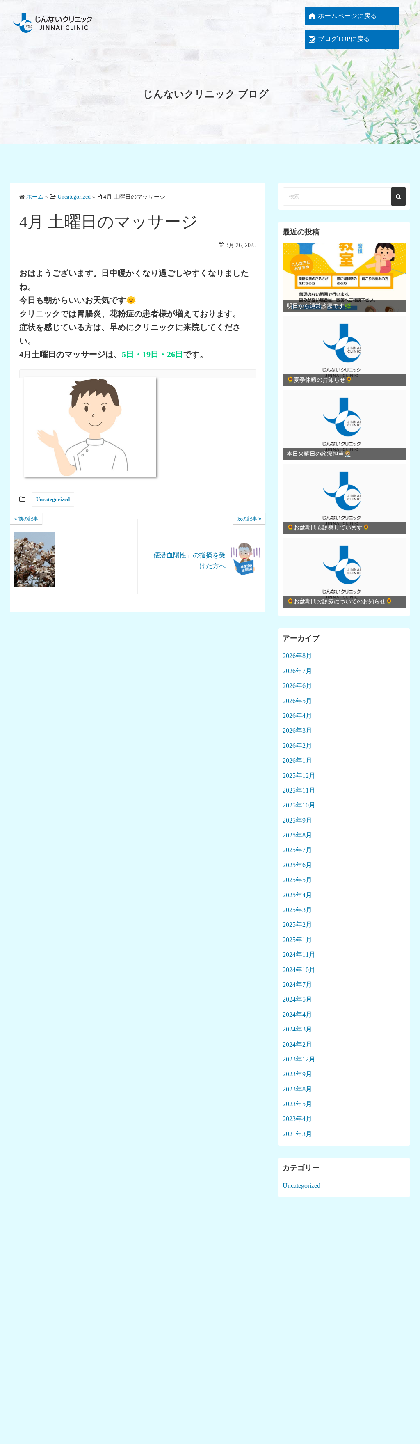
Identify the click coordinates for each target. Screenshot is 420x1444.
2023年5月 (297, 1103)
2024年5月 (297, 999)
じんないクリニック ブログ (206, 94)
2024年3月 (297, 1029)
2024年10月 (299, 969)
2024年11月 (299, 954)
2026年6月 (297, 685)
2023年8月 (297, 1089)
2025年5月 (297, 879)
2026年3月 (297, 730)
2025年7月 (297, 849)
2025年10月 (299, 805)
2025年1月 (297, 939)
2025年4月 (297, 895)
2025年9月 (297, 820)
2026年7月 (297, 670)
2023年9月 (297, 1073)
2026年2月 (297, 745)
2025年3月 (297, 909)
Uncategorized (53, 499)
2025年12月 (299, 775)
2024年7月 (297, 984)
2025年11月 (299, 790)
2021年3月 (297, 1133)
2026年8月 (297, 655)
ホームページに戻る (347, 15)
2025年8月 (297, 835)
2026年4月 (297, 715)
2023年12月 (299, 1059)
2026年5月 (297, 700)
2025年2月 (297, 924)
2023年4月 (297, 1118)
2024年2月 (297, 1044)
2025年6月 (297, 865)
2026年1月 (297, 760)
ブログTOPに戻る (344, 38)
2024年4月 (297, 1014)
